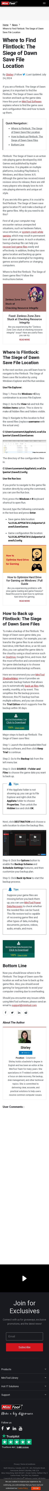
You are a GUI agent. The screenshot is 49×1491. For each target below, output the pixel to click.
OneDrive (11, 657)
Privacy (16, 1464)
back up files (32, 685)
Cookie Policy (23, 1488)
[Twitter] (24, 74)
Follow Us (26, 1053)
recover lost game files (15, 246)
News (15, 25)
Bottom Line (17, 144)
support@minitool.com (24, 1005)
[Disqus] (24, 1142)
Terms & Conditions (28, 1464)
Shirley (9, 74)
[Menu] (44, 3)
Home (5, 25)
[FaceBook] (2, 1429)
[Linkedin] (14, 1429)
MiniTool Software (32, 101)
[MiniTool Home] (9, 3)
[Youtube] (20, 1429)
